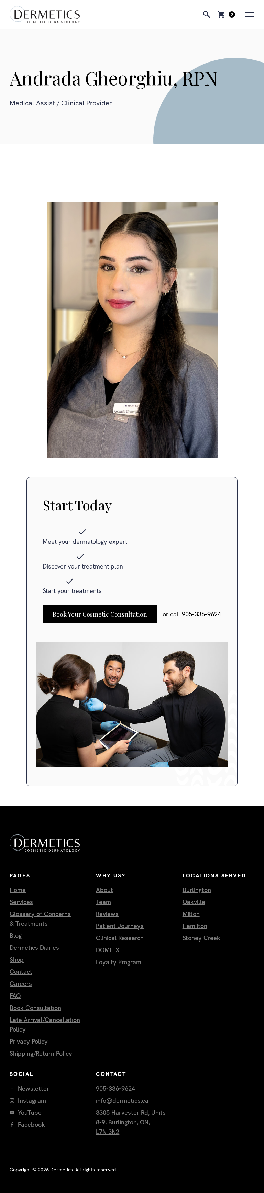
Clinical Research (120, 938)
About (104, 890)
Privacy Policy (29, 1041)
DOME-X (108, 950)
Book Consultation (35, 1008)
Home (18, 890)
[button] (225, 14)
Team (103, 902)
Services (21, 902)
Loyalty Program (118, 962)
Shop (17, 960)
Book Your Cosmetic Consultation (100, 614)
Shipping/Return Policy (41, 1053)
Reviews (107, 914)
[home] (45, 14)
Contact (21, 972)
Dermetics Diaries (34, 948)
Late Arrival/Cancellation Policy (45, 1024)
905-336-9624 (201, 614)
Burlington (197, 890)
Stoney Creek (201, 938)
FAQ (15, 996)
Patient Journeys (120, 926)
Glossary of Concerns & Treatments (40, 918)
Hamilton (195, 926)
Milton (191, 914)
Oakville (194, 902)
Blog (16, 935)
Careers (21, 984)
